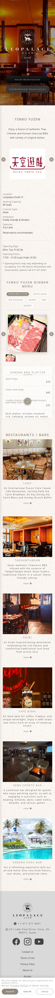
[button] (27, 473)
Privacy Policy (27, 964)
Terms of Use (27, 958)
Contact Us (27, 951)
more (26, 503)
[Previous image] (3, 159)
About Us (27, 970)
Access (27, 976)
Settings (45, 992)
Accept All (10, 992)
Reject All (27, 992)
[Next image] (51, 159)
